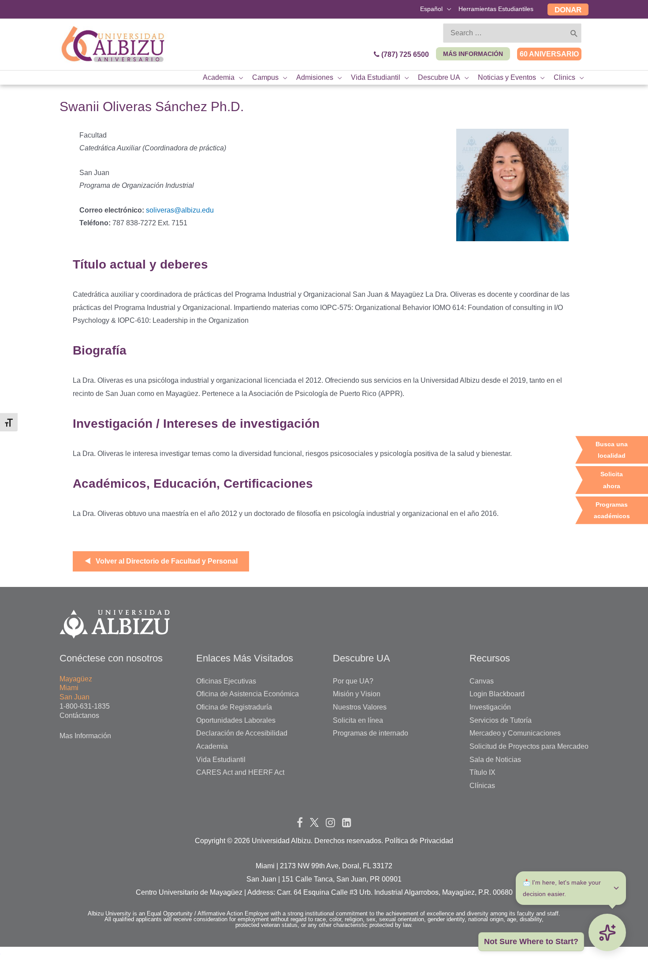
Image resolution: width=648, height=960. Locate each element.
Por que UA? (353, 681)
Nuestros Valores (360, 707)
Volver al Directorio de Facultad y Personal (167, 561)
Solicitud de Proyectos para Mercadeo (528, 746)
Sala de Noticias (495, 759)
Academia (212, 746)
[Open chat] (607, 932)
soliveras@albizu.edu (180, 210)
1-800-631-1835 (85, 706)
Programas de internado (370, 733)
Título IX (482, 772)
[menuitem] (435, 10)
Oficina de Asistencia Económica (247, 694)
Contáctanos (79, 715)
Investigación (490, 707)
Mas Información (85, 736)
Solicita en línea (358, 720)
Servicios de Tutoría (500, 720)
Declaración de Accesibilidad (241, 733)
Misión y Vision (356, 694)
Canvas (481, 681)
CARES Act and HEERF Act (240, 772)
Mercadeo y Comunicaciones (515, 733)
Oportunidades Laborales (236, 720)
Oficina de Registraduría (234, 707)
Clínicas (482, 785)
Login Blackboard (497, 694)
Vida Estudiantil (221, 759)
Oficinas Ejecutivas (226, 681)
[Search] (574, 33)
